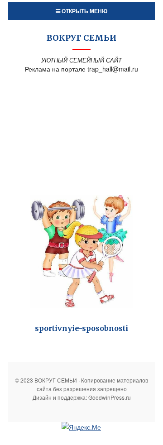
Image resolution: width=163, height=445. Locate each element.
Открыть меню (83, 11)
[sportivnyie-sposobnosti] (81, 252)
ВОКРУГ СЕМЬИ (81, 38)
